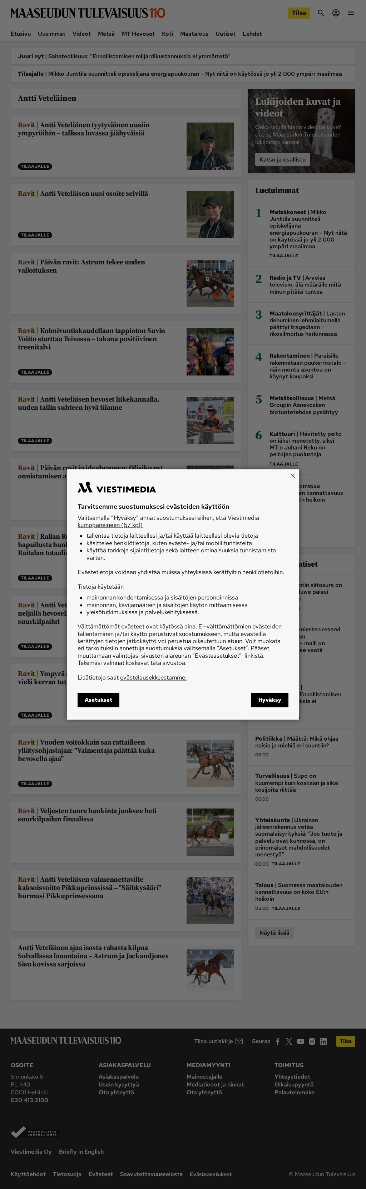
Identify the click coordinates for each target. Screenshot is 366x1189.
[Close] (293, 475)
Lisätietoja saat (132, 677)
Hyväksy (269, 700)
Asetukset (98, 700)
